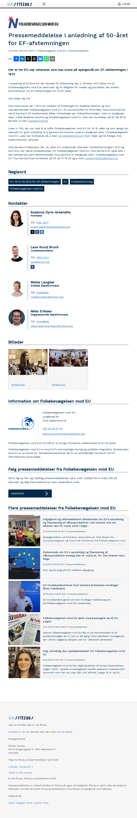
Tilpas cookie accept (20, 772)
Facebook (24, 766)
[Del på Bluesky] (40, 59)
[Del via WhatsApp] (46, 59)
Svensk (38, 803)
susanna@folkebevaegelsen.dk (50, 226)
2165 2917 (42, 222)
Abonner (17, 493)
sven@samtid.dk (38, 120)
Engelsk (20, 803)
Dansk (11, 803)
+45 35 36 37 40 (52, 428)
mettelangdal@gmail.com (47, 297)
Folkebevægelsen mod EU (26, 188)
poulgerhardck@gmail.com (101, 158)
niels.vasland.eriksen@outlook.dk (52, 326)
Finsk (46, 803)
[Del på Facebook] (16, 59)
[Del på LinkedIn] (22, 59)
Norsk (29, 803)
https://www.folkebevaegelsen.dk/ (64, 433)
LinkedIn (13, 766)
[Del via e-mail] (52, 59)
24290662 (42, 292)
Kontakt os (14, 731)
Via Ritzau (66, 731)
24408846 (42, 321)
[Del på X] (28, 59)
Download (18, 384)
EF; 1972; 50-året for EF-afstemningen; (34, 181)
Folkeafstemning (82, 181)
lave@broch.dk (40, 262)
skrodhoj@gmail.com (71, 135)
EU (65, 181)
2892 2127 (42, 257)
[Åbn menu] (44, 4)
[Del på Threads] (34, 59)
